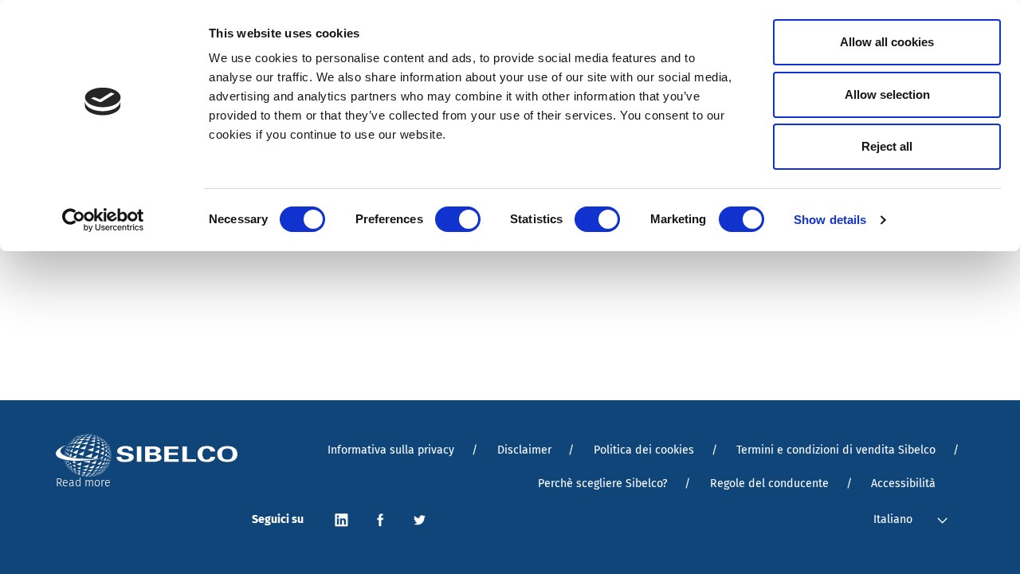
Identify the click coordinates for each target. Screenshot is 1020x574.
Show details (830, 219)
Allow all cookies (887, 42)
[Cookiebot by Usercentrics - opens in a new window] (103, 220)
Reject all (886, 146)
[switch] (458, 219)
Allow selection (887, 94)
